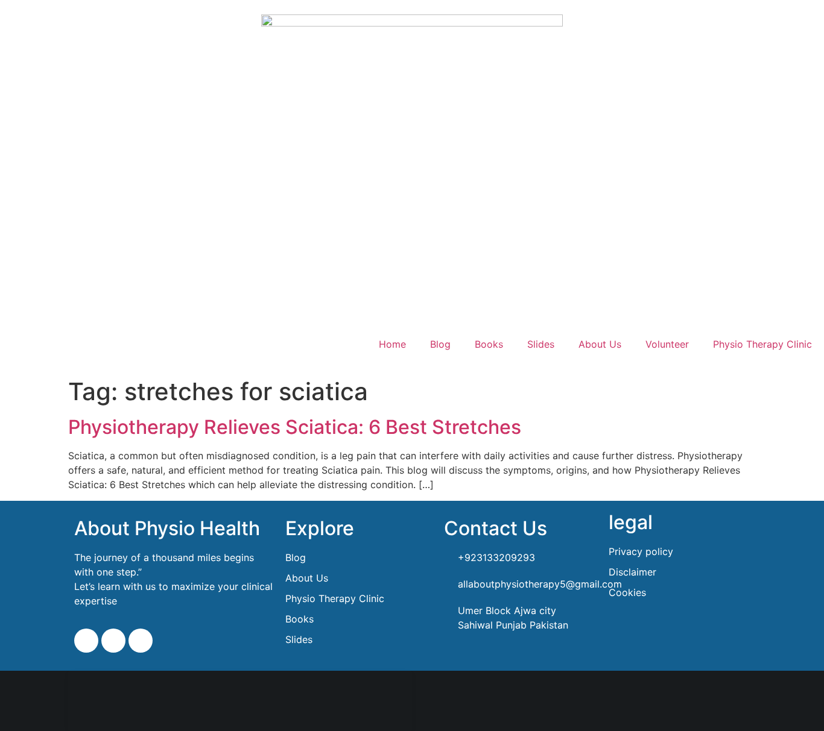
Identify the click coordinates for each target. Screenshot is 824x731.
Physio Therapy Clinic (762, 344)
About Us (599, 344)
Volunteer (667, 344)
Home (392, 344)
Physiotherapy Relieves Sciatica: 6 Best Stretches (294, 427)
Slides (540, 344)
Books (489, 344)
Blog (440, 344)
